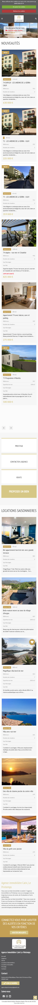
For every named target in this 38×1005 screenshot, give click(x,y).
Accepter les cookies (19, 7)
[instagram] (7, 996)
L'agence (3, 958)
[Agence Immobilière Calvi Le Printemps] (19, 18)
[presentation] (4, 428)
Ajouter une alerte (19, 932)
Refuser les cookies (19, 11)
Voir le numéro (11, 983)
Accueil (3, 956)
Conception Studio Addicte (8, 1001)
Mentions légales (20, 1001)
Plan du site (28, 1001)
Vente (3, 960)
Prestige (3, 966)
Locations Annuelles (7, 964)
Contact (3, 969)
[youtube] (10, 996)
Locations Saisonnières (8, 962)
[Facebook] (4, 996)
